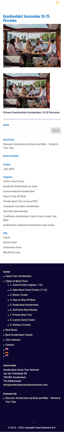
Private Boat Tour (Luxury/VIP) (20, 201)
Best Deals (11, 329)
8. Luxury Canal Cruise (22, 319)
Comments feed (12, 247)
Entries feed (10, 242)
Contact (9, 344)
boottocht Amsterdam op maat (20, 186)
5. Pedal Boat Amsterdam (24, 304)
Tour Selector (13, 339)
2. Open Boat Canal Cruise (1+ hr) (28, 289)
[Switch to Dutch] (26, 349)
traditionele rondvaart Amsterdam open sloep (28, 225)
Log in (6, 237)
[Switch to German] (26, 352)
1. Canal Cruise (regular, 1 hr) (26, 284)
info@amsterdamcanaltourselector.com (25, 384)
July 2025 (8, 169)
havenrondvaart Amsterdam (19, 191)
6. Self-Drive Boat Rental (23, 309)
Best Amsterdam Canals (18, 334)
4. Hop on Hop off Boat (22, 299)
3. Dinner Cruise (19, 294)
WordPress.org (11, 252)
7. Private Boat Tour (21, 314)
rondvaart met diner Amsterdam (21, 206)
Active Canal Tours (13, 181)
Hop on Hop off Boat (14, 196)
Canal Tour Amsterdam (18, 276)
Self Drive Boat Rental (15, 211)
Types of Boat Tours (16, 281)
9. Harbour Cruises (20, 324)
